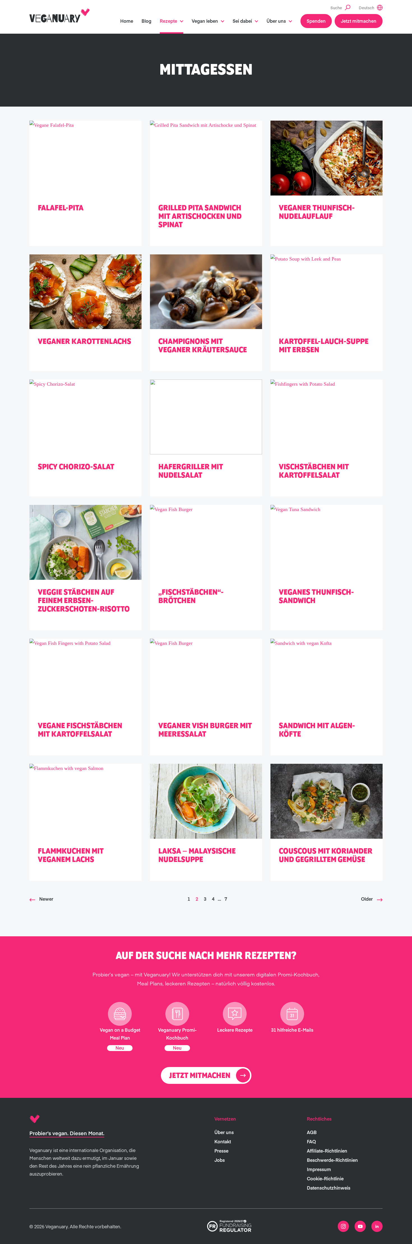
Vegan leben (205, 21)
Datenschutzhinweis (328, 1188)
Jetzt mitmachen (358, 21)
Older (367, 899)
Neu (119, 1048)
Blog (146, 21)
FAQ (311, 1141)
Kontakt (222, 1141)
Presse (221, 1151)
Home (126, 21)
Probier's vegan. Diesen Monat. (66, 1133)
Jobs (219, 1160)
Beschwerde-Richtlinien (332, 1160)
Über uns (276, 21)
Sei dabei (242, 21)
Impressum (319, 1169)
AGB (312, 1132)
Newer (46, 899)
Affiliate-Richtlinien (327, 1151)
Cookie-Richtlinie (325, 1178)
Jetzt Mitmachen (199, 1075)
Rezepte (168, 21)
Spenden (316, 21)
